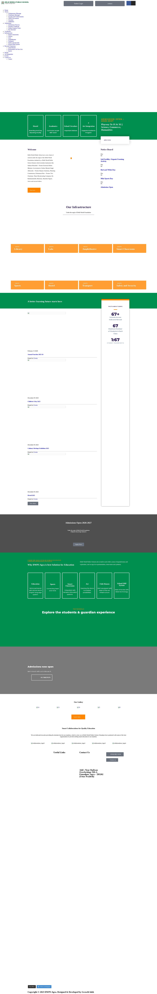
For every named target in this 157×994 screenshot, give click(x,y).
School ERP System (14, 44)
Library (10, 36)
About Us (56, 757)
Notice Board (107, 149)
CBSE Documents (13, 18)
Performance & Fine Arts (15, 49)
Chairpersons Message (14, 13)
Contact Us (57, 770)
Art (87, 584)
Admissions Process (14, 25)
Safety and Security (13, 43)
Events (6, 56)
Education (35, 584)
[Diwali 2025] (47, 454)
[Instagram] (133, 3)
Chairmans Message (14, 15)
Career (10, 59)
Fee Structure (12, 30)
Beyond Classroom (10, 46)
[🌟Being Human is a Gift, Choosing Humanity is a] (46, 862)
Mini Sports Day (107, 178)
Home (6, 10)
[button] (29, 707)
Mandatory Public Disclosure (62, 776)
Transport (11, 41)
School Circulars (70, 126)
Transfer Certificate (13, 26)
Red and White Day (108, 170)
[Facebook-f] (128, 3)
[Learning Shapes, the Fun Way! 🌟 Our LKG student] (46, 781)
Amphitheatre (12, 39)
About (6, 12)
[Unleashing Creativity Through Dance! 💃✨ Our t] (33, 795)
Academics (8, 31)
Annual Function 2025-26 (35, 354)
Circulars (10, 20)
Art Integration (9, 54)
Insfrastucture (8, 33)
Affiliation (11, 21)
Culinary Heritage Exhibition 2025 (38, 448)
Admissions (8, 23)
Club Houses (12, 47)
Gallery (56, 767)
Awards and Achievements (16, 16)
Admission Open (107, 187)
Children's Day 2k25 (34, 401)
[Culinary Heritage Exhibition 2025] (47, 407)
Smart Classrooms (13, 34)
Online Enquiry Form (14, 28)
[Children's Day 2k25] (47, 360)
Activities (56, 763)
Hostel (6, 52)
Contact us (8, 57)
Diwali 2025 (31, 495)
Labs (9, 38)
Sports (10, 51)
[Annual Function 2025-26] (47, 313)
